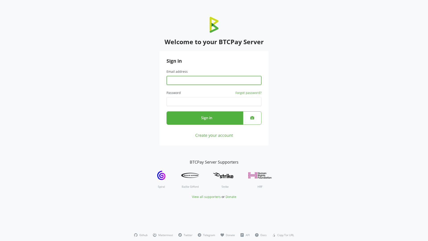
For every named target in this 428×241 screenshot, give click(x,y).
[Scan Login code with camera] (252, 118)
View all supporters (206, 197)
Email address (177, 71)
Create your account (214, 135)
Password (174, 93)
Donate (231, 197)
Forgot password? (248, 93)
